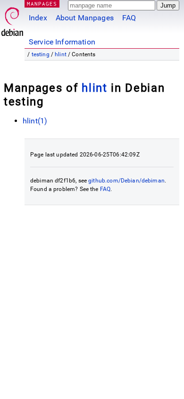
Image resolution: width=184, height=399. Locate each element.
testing (41, 54)
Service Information (62, 41)
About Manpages (85, 17)
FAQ (129, 17)
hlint (61, 54)
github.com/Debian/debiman (126, 180)
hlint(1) (35, 120)
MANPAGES (42, 3)
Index (38, 17)
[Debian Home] (12, 19)
